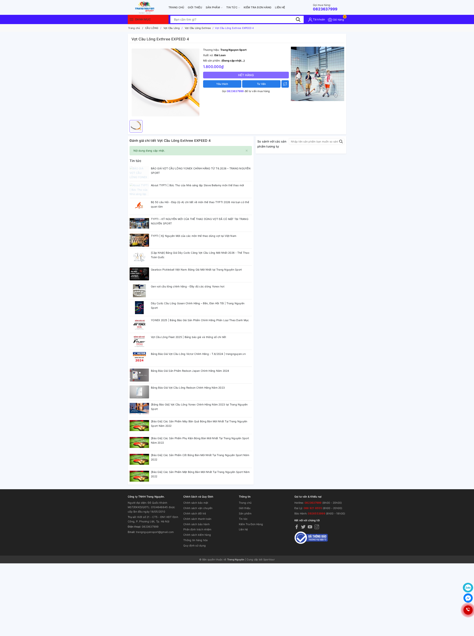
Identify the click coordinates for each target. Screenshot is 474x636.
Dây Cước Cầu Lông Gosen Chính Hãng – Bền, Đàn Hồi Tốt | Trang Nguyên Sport (197, 305)
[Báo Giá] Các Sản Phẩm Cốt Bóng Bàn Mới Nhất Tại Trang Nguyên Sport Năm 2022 (200, 457)
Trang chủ (176, 7)
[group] (165, 82)
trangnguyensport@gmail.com (155, 532)
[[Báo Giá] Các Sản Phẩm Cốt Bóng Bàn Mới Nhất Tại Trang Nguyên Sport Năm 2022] (139, 459)
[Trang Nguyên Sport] (317, 73)
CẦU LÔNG (151, 27)
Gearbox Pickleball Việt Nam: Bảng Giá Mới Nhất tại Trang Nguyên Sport (196, 269)
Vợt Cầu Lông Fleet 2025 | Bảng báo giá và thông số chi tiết (188, 337)
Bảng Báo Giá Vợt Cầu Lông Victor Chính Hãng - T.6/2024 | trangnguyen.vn (198, 353)
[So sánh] (285, 84)
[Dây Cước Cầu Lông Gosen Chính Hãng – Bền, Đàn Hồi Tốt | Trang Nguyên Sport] (139, 307)
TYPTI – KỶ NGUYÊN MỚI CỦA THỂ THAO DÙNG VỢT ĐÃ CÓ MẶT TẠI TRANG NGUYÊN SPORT (199, 221)
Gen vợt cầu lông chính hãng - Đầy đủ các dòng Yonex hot (187, 286)
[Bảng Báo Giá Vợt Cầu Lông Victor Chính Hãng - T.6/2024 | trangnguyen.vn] (139, 358)
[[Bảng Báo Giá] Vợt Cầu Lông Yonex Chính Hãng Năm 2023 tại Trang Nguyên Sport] (139, 408)
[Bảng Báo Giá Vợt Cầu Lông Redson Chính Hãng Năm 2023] (139, 391)
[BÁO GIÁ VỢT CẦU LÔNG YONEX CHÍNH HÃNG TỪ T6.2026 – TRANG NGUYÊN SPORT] (139, 172)
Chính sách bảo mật (195, 502)
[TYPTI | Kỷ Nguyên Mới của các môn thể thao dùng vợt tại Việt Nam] (139, 240)
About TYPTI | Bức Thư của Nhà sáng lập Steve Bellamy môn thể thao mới (197, 185)
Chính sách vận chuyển (197, 508)
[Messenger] (468, 598)
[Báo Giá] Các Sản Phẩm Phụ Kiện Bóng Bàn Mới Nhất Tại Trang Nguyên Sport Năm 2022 (200, 440)
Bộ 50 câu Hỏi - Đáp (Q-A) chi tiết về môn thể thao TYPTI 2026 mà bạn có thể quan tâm (200, 204)
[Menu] (131, 19)
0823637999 (325, 7)
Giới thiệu (195, 7)
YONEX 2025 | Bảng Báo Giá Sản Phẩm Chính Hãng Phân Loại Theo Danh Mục (200, 320)
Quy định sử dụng (194, 545)
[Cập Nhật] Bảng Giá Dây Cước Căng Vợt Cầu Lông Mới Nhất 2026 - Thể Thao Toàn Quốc (200, 255)
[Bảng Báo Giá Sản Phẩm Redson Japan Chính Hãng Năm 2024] (139, 375)
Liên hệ (280, 7)
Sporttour (269, 559)
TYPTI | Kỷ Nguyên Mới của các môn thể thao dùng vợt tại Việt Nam (193, 235)
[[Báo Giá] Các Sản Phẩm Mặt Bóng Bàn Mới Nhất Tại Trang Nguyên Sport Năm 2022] (139, 476)
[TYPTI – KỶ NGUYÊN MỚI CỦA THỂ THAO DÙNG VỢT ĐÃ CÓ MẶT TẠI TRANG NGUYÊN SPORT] (139, 223)
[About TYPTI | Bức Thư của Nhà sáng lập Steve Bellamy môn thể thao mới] (139, 189)
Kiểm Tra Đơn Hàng (257, 7)
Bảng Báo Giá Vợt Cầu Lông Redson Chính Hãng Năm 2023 (188, 387)
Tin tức (232, 7)
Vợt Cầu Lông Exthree (198, 27)
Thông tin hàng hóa (195, 540)
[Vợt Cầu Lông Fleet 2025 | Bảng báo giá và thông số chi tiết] (139, 341)
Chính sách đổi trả (194, 513)
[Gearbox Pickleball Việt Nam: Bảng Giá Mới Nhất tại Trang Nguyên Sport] (139, 273)
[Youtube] (310, 526)
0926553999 (316, 513)
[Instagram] (317, 526)
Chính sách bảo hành (196, 524)
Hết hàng (246, 75)
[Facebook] (296, 526)
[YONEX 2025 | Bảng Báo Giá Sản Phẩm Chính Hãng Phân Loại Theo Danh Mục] (139, 324)
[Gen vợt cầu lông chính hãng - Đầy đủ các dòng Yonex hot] (139, 290)
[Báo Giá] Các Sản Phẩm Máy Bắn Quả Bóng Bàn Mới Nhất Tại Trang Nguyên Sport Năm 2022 (199, 423)
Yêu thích (222, 83)
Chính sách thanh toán (197, 518)
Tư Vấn (261, 83)
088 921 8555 (313, 508)
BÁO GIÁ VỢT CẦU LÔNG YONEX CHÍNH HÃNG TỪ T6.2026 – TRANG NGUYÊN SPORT (201, 170)
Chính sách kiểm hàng (197, 534)
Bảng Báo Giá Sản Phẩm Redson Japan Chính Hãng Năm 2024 (190, 370)
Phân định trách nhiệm (197, 529)
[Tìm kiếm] (298, 19)
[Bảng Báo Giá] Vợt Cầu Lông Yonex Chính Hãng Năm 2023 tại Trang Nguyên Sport (199, 406)
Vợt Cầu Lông (171, 27)
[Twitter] (303, 526)
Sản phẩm (213, 7)
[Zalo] (468, 587)
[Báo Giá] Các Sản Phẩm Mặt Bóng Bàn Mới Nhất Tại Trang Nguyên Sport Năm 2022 (200, 474)
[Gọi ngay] (468, 610)
